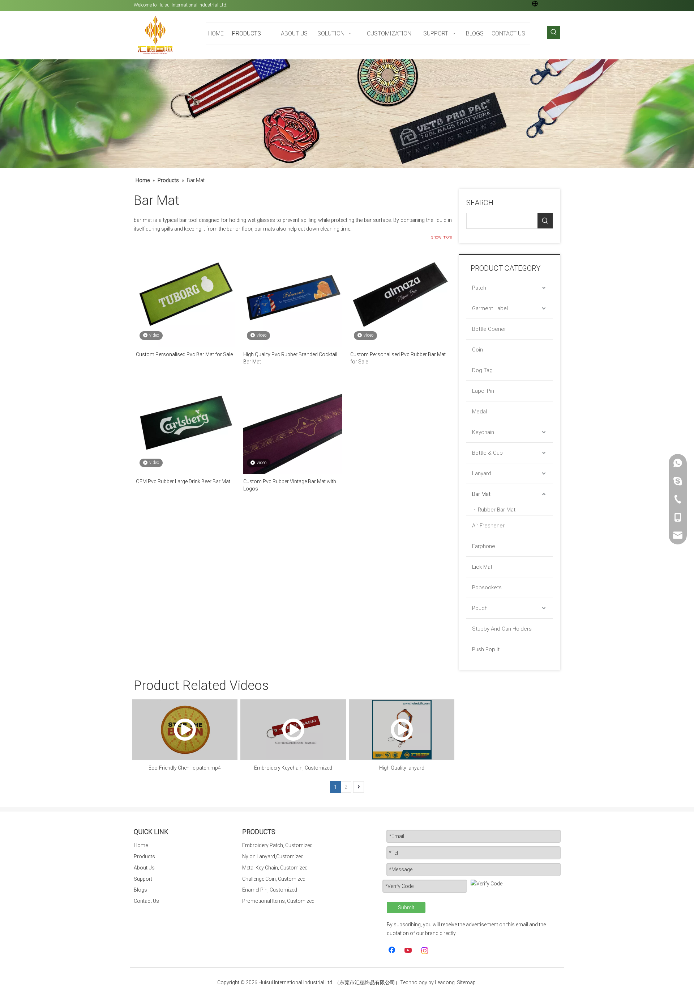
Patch (479, 288)
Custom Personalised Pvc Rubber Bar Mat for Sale (398, 358)
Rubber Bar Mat (496, 509)
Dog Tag (482, 370)
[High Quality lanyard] (401, 729)
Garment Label (490, 308)
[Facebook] (392, 950)
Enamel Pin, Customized (269, 890)
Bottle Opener (489, 329)
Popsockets (487, 587)
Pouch (480, 608)
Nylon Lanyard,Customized (273, 856)
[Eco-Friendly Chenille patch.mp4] (184, 729)
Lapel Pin (483, 391)
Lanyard (481, 473)
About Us (144, 868)
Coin (477, 349)
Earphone (483, 546)
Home (141, 845)
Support (143, 879)
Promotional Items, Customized (278, 901)
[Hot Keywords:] (553, 32)
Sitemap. (467, 982)
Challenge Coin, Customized (273, 879)
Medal (479, 411)
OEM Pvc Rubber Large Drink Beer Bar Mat (183, 481)
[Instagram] (425, 950)
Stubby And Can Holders (502, 629)
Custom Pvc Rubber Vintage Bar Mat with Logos (289, 485)
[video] (185, 297)
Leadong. (445, 982)
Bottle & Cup (487, 453)
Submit (406, 907)
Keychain (483, 432)
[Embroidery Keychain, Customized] (293, 729)
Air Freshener (488, 525)
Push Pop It (486, 649)
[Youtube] (409, 950)
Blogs (140, 890)
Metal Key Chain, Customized (275, 868)
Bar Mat (481, 494)
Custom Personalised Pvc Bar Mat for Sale (184, 354)
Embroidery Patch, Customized (277, 845)
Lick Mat (482, 567)
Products (144, 856)
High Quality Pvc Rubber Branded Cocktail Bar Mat (290, 358)
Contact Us (146, 901)
